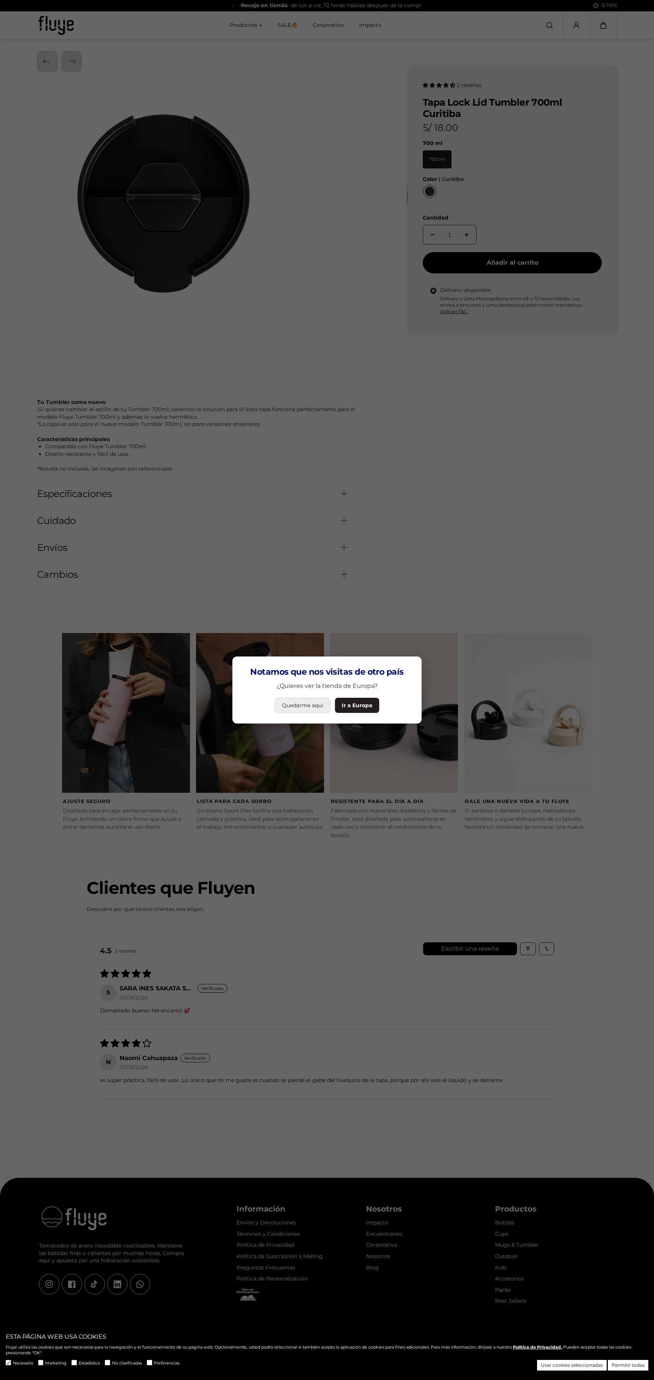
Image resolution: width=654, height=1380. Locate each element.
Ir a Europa (357, 705)
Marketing (56, 1363)
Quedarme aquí (302, 705)
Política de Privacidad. (537, 1347)
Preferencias (166, 1363)
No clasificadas (127, 1363)
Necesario (23, 1363)
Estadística (89, 1363)
